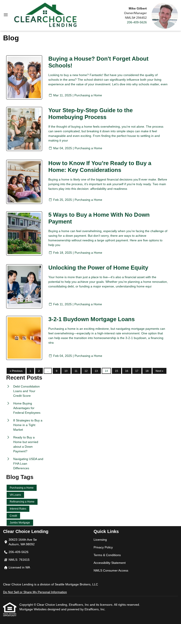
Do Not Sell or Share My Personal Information (35, 592)
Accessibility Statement (110, 562)
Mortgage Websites (33, 609)
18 (147, 371)
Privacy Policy (103, 547)
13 (96, 371)
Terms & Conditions (107, 555)
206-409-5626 (137, 22)
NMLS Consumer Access (111, 570)
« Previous (16, 371)
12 (86, 371)
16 (126, 371)
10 (66, 371)
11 (76, 371)
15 (116, 371)
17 (136, 371)
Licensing (100, 539)
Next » (159, 371)
